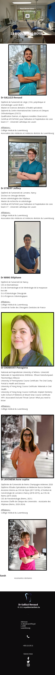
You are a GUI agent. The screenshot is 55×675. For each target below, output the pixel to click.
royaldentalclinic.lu (31, 607)
